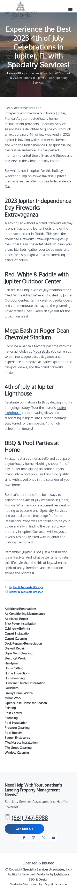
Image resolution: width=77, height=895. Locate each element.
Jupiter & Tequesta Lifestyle (26, 587)
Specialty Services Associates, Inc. (46, 869)
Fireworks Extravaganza (37, 239)
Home (11, 73)
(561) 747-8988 (30, 817)
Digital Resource (55, 884)
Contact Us (24, 829)
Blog (21, 73)
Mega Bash (41, 351)
